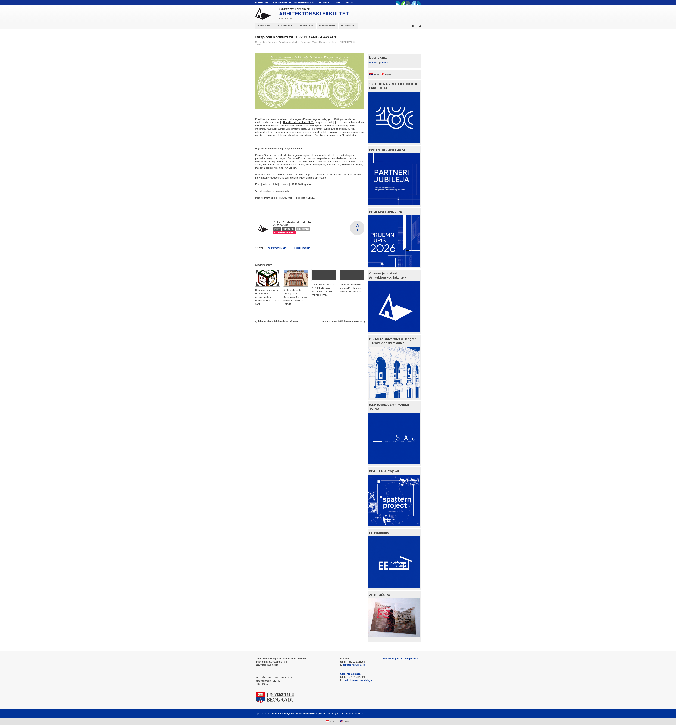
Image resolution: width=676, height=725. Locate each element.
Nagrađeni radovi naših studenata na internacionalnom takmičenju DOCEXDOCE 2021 (267, 297)
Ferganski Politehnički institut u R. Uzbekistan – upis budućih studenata (351, 288)
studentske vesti (284, 232)
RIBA (338, 3)
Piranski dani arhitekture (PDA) (298, 122)
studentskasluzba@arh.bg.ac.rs (359, 680)
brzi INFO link (261, 3)
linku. (312, 197)
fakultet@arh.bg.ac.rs (354, 665)
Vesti (314, 42)
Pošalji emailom (302, 247)
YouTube (403, 3)
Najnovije (305, 42)
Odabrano (303, 229)
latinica (384, 62)
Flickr (408, 3)
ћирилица (373, 62)
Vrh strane (412, 713)
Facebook (398, 3)
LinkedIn (413, 3)
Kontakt (349, 3)
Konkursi (288, 229)
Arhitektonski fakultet (297, 222)
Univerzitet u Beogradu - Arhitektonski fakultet (277, 42)
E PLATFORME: (280, 3)
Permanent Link (279, 247)
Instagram (419, 3)
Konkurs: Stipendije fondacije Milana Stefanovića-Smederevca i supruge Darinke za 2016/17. (295, 297)
